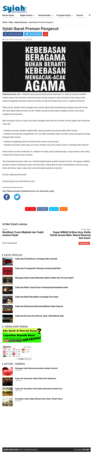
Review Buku (44, 15)
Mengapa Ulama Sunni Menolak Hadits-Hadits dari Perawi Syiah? (44, 278)
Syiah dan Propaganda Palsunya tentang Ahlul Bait (38, 268)
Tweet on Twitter (35, 34)
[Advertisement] (46, 426)
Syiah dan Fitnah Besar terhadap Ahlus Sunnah (36, 259)
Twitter (55, 209)
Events (79, 15)
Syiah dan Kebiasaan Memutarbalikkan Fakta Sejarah (39, 306)
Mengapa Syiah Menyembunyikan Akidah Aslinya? (36, 368)
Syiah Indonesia (15, 39)
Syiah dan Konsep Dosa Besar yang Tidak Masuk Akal (39, 316)
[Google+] (45, 34)
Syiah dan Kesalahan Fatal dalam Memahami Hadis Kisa (38, 389)
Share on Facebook (15, 34)
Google (31, 209)
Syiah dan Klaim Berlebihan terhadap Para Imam (36, 297)
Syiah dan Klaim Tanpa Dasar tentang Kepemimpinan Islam (41, 287)
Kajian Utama (26, 15)
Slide (7, 39)
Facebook (43, 209)
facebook (84, 243)
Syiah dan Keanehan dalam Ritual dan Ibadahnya (35, 378)
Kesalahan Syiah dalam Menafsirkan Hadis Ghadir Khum (39, 399)
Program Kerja (63, 15)
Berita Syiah (8, 15)
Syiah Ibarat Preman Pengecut (30, 28)
